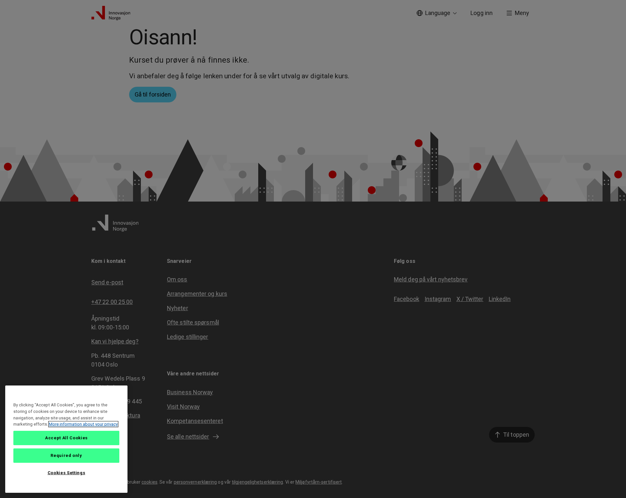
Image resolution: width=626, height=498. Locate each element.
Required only (66, 455)
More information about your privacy (83, 424)
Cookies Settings (66, 472)
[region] (66, 439)
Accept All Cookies (66, 437)
